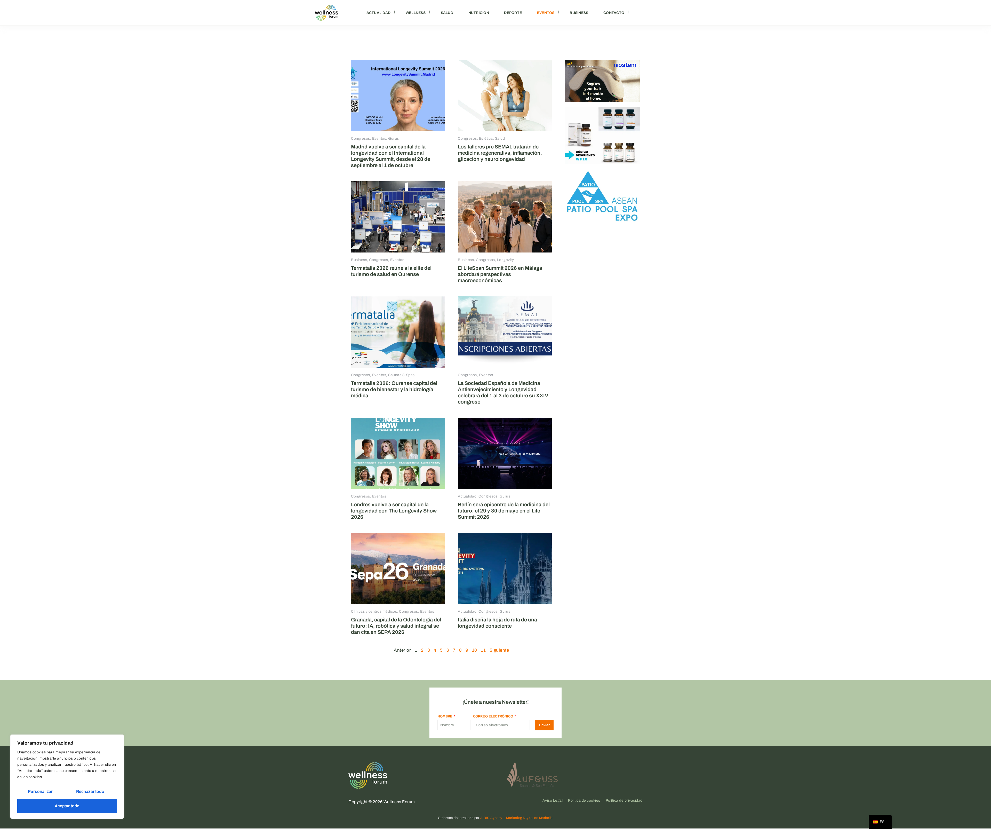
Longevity (505, 260)
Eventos (546, 13)
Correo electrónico (493, 716)
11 (483, 650)
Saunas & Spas (401, 375)
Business (579, 13)
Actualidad (378, 13)
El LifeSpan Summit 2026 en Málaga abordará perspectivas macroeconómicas (500, 274)
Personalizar (40, 791)
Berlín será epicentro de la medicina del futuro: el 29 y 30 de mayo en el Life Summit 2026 (504, 511)
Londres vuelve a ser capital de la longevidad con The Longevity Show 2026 (394, 511)
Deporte (513, 13)
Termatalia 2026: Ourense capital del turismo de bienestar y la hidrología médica (394, 389)
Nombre (445, 716)
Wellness (416, 13)
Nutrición (478, 13)
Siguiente (499, 650)
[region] (67, 777)
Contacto (613, 13)
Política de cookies (584, 800)
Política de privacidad (624, 800)
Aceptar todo (67, 806)
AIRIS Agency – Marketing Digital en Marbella (516, 818)
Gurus (393, 138)
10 (474, 650)
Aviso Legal (552, 800)
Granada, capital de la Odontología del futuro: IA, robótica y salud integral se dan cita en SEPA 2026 (396, 626)
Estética (486, 138)
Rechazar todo (90, 791)
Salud (447, 13)
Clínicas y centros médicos (374, 611)
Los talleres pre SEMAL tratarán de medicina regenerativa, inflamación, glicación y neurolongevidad (500, 153)
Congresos (360, 138)
